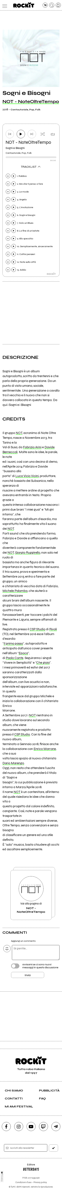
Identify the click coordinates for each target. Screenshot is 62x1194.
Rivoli (53, 629)
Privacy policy (40, 1182)
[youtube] (31, 1126)
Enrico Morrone (45, 749)
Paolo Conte (14, 658)
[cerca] (51, 5)
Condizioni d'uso (23, 1182)
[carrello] (45, 5)
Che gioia (43, 662)
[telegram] (55, 1126)
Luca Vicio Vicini (27, 476)
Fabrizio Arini (32, 447)
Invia (28, 975)
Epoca (23, 653)
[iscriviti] (53, 1148)
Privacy (2, 1178)
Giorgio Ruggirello (27, 552)
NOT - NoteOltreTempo (30, 101)
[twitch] (43, 1126)
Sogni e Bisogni (15, 148)
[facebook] (6, 1126)
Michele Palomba (14, 591)
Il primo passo (13, 643)
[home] (23, 5)
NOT (19, 433)
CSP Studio (37, 629)
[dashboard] (58, 5)
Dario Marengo (13, 763)
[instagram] (18, 1126)
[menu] (3, 5)
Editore (29, 1166)
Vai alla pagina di (31, 908)
